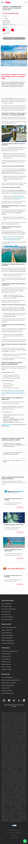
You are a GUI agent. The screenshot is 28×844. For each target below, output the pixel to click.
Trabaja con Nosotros (6, 653)
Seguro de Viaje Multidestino (8, 643)
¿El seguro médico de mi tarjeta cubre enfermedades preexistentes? (13, 453)
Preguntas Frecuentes (7, 669)
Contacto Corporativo (6, 664)
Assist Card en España (7, 606)
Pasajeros (5, 27)
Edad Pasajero (6, 33)
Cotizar (14, 38)
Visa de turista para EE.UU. (7, 693)
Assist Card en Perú (6, 614)
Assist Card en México (7, 603)
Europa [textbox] (6, 18)
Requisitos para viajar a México (9, 682)
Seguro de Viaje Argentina (7, 635)
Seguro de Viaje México (7, 638)
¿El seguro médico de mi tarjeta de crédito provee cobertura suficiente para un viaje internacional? (13, 445)
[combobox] (14, 18)
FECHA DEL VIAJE (6, 22)
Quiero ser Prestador (6, 667)
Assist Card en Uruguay (7, 619)
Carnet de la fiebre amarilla (8, 685)
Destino (5, 16)
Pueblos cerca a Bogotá (7, 690)
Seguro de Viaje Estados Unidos (9, 627)
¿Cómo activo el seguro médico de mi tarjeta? (12, 461)
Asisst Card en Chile (6, 611)
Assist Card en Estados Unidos (9, 609)
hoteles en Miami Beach (19, 197)
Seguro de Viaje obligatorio (8, 640)
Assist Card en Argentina (7, 617)
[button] (4, 30)
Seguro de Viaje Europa (7, 630)
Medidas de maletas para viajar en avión (11, 680)
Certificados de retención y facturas (10, 651)
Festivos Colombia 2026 (7, 677)
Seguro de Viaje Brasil (7, 632)
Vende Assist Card (6, 661)
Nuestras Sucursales (6, 656)
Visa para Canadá (5, 688)
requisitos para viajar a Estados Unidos (11, 238)
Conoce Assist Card (6, 659)
